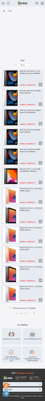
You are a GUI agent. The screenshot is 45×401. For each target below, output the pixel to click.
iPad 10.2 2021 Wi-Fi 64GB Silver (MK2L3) (30, 131)
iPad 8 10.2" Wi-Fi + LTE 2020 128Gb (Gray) (31, 209)
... (13, 313)
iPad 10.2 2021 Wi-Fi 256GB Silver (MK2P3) (30, 92)
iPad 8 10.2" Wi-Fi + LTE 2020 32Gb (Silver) (31, 288)
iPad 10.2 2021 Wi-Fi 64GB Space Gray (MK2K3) (30, 150)
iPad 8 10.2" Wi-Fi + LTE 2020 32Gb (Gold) (31, 248)
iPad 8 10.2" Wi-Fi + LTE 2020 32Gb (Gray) (31, 268)
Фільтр (22, 65)
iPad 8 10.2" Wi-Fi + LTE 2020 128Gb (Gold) (31, 190)
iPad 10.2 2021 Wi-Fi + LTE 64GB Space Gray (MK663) (30, 72)
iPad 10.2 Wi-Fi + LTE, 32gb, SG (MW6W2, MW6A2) (30, 170)
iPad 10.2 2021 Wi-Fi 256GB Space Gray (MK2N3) (30, 111)
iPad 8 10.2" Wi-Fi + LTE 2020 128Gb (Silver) (31, 229)
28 (34, 313)
